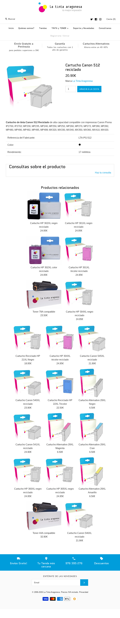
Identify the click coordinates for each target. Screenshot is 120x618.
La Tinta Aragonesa (82, 81)
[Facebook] (96, 19)
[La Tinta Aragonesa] (60, 2)
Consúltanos (105, 28)
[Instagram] (100, 19)
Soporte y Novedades (83, 28)
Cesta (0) (111, 19)
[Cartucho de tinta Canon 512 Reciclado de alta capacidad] (30, 64)
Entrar (66, 35)
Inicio (11, 28)
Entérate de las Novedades (60, 576)
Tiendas (43, 28)
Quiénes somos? (26, 28)
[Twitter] (91, 19)
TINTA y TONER (60, 28)
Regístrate (55, 35)
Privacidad (83, 592)
